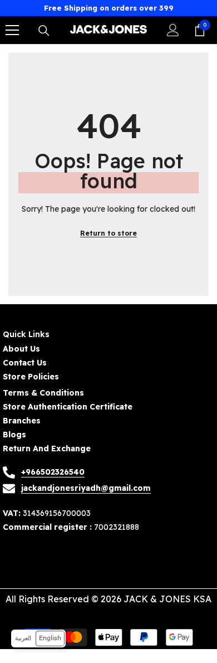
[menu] (12, 30)
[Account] (173, 30)
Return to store (108, 233)
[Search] (44, 30)
